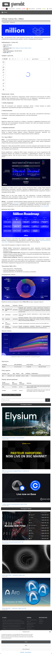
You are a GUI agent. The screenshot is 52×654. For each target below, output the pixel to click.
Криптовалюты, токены (7, 394)
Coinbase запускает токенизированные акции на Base (14, 504)
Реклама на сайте (30, 626)
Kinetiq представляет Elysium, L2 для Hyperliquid (13, 437)
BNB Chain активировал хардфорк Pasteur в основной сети (15, 471)
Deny (26, 645)
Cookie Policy (22, 652)
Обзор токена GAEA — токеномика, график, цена (13, 575)
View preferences (26, 649)
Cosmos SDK (16, 203)
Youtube (26, 48)
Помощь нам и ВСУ (30, 629)
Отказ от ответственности (32, 619)
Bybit (10, 52)
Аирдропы (41, 619)
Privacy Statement (28, 652)
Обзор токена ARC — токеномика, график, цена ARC (14, 608)
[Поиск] (47, 400)
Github (29, 48)
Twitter (13, 48)
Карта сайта (29, 628)
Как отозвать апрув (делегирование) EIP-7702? (13, 542)
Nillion (32, 37)
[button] (50, 631)
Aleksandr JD (12, 22)
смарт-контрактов (45, 206)
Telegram (18, 48)
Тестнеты (41, 623)
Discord (22, 48)
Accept (26, 641)
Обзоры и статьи (16, 394)
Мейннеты (41, 621)
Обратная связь (30, 624)
